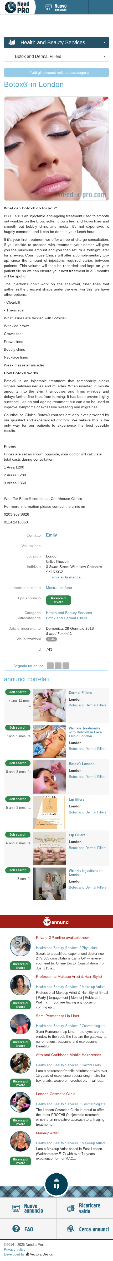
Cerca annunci (84, 1229)
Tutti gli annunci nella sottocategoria (59, 72)
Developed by (14, 1254)
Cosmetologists (93, 1026)
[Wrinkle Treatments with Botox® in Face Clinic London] (49, 741)
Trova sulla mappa (65, 577)
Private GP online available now (62, 937)
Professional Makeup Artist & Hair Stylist (69, 976)
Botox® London (82, 764)
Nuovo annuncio (28, 1208)
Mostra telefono (59, 587)
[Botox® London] (49, 776)
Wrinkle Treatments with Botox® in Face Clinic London (85, 732)
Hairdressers (91, 1065)
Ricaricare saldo (84, 1208)
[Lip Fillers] (49, 848)
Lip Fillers (77, 835)
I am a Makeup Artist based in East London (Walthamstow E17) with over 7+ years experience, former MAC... (69, 1153)
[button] (56, 1184)
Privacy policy (14, 1250)
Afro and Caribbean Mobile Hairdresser (68, 1055)
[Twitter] (58, 665)
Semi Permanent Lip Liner (57, 1016)
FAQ (28, 1229)
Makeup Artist (47, 1133)
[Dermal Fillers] (49, 705)
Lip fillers (76, 799)
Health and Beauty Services (69, 613)
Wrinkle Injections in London (85, 873)
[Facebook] (50, 665)
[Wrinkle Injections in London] (49, 883)
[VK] (66, 665)
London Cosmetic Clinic (55, 1094)
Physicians (90, 948)
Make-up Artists (94, 987)
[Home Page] (17, 7)
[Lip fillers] (49, 812)
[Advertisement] (56, 25)
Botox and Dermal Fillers (66, 618)
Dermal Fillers (80, 693)
